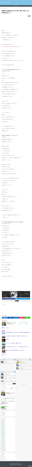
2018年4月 (2, 442)
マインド (3, 355)
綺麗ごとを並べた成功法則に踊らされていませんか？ (15, 350)
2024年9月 (2, 422)
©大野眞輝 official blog (13, 464)
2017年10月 (2, 449)
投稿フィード (3, 456)
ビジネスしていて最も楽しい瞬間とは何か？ (14, 343)
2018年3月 (2, 443)
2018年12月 (2, 432)
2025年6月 (2, 421)
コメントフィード (3, 457)
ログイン (2, 455)
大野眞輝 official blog (6, 2)
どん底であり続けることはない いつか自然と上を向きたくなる (17, 346)
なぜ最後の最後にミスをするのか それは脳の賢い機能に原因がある (18, 332)
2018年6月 (2, 439)
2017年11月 (2, 448)
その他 (2, 415)
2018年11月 (2, 433)
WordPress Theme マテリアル (17, 463)
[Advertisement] (16, 23)
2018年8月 (2, 437)
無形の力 (7, 339)
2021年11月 (2, 423)
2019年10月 (2, 427)
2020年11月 (2, 426)
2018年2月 (2, 444)
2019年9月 (2, 428)
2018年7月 (2, 438)
